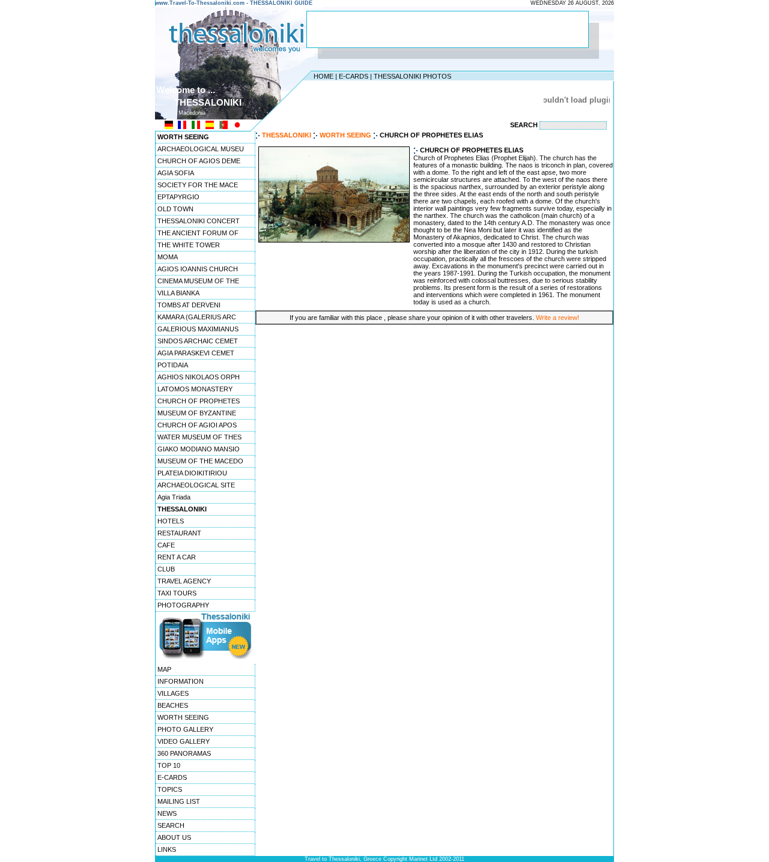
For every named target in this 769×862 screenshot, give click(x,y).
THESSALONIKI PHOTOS (412, 76)
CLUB (166, 569)
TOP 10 (168, 765)
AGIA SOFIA (175, 172)
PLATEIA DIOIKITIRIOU (192, 473)
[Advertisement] (447, 29)
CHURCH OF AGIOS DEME (198, 160)
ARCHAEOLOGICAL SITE (196, 485)
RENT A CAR (176, 557)
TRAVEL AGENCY (184, 581)
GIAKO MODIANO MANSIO (198, 449)
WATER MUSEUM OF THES (199, 437)
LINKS (166, 849)
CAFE (166, 545)
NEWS (167, 813)
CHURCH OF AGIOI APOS (197, 425)
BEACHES (172, 705)
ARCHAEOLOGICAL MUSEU (200, 148)
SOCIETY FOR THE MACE (197, 184)
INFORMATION (180, 681)
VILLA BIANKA (178, 293)
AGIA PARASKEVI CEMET (195, 353)
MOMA (167, 257)
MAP (164, 669)
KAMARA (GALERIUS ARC (196, 317)
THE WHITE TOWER (188, 245)
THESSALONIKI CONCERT (198, 221)
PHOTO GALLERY (185, 729)
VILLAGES (173, 693)
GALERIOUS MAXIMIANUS (198, 329)
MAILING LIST (178, 801)
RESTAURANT (179, 533)
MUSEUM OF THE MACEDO (200, 461)
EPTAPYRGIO (178, 196)
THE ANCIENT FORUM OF (198, 233)
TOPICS (169, 789)
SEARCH (170, 825)
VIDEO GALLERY (183, 741)
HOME (323, 76)
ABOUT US (174, 837)
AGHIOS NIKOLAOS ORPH (198, 377)
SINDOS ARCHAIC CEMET (197, 341)
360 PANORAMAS (184, 753)
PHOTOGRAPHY (183, 605)
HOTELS (170, 521)
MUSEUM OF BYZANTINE (196, 413)
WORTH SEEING (183, 717)
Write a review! (557, 317)
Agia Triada (173, 497)
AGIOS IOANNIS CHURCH (197, 269)
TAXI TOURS (176, 593)
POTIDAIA (172, 365)
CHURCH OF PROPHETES (198, 401)
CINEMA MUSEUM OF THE (198, 281)
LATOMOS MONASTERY (195, 389)
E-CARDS (353, 76)
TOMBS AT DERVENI (188, 305)
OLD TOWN (175, 208)
